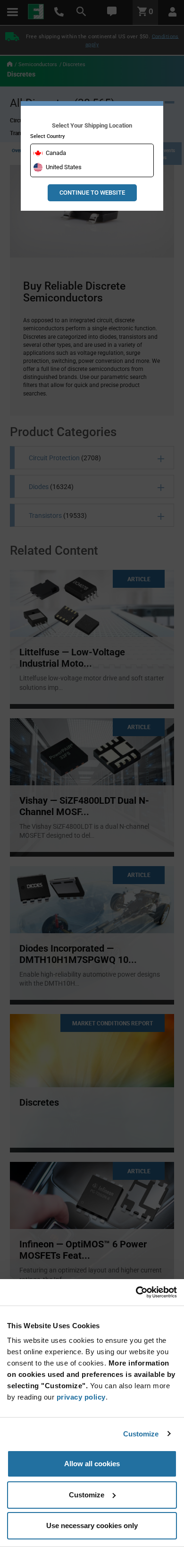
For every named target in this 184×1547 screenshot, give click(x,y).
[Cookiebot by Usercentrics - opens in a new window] (135, 1292)
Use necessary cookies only (92, 1525)
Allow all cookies (92, 1464)
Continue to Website (92, 192)
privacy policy (81, 1397)
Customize (141, 1434)
